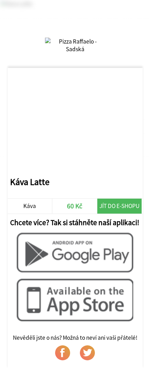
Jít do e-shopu (119, 206)
